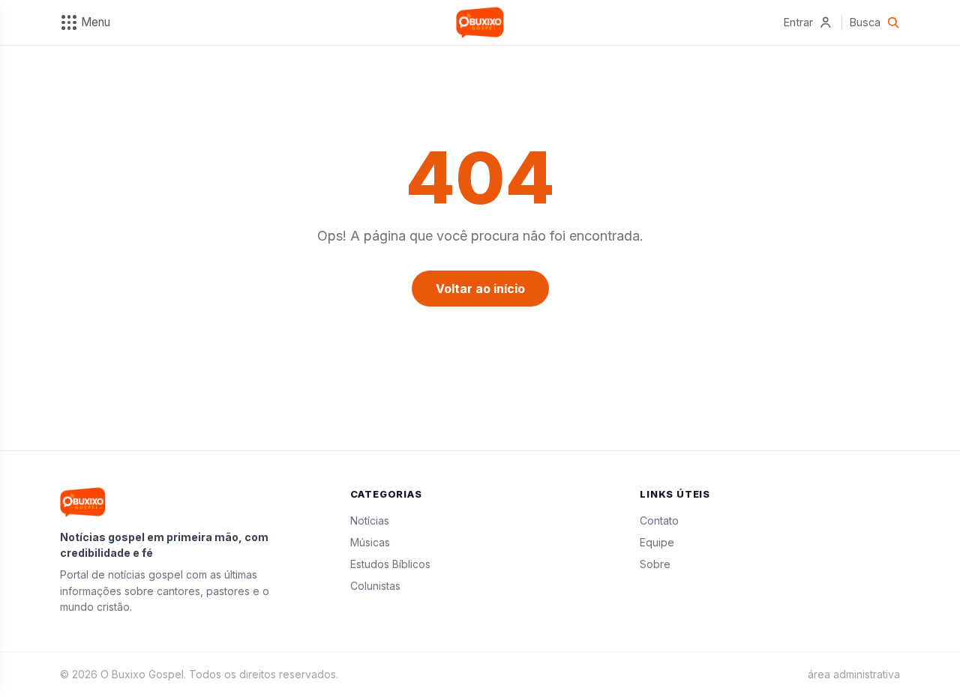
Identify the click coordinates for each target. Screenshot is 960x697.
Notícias (369, 520)
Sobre (655, 564)
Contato (659, 520)
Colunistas (375, 585)
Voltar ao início (480, 288)
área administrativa (854, 674)
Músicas (370, 542)
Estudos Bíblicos (390, 564)
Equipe (657, 542)
